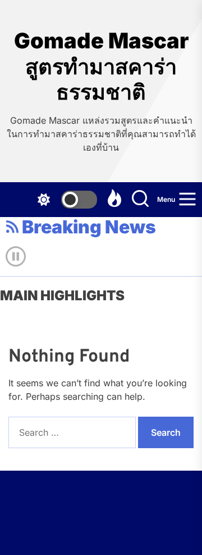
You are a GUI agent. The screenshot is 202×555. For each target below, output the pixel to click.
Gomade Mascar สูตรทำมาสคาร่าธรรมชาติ (101, 66)
